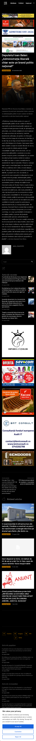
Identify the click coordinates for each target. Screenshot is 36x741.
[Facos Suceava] (18, 401)
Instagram (20, 633)
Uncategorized (6, 70)
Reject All (18, 737)
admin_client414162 (18, 246)
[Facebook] (4, 633)
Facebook (9, 633)
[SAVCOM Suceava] (18, 372)
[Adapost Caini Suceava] (18, 341)
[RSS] (26, 633)
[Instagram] (15, 633)
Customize (18, 731)
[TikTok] (15, 637)
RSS (30, 633)
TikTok (20, 637)
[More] (26, 101)
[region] (18, 724)
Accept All (18, 726)
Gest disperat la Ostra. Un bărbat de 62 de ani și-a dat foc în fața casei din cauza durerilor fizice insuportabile (17, 561)
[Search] (32, 262)
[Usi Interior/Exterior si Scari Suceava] (18, 458)
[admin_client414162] (6, 249)
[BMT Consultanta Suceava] (18, 433)
